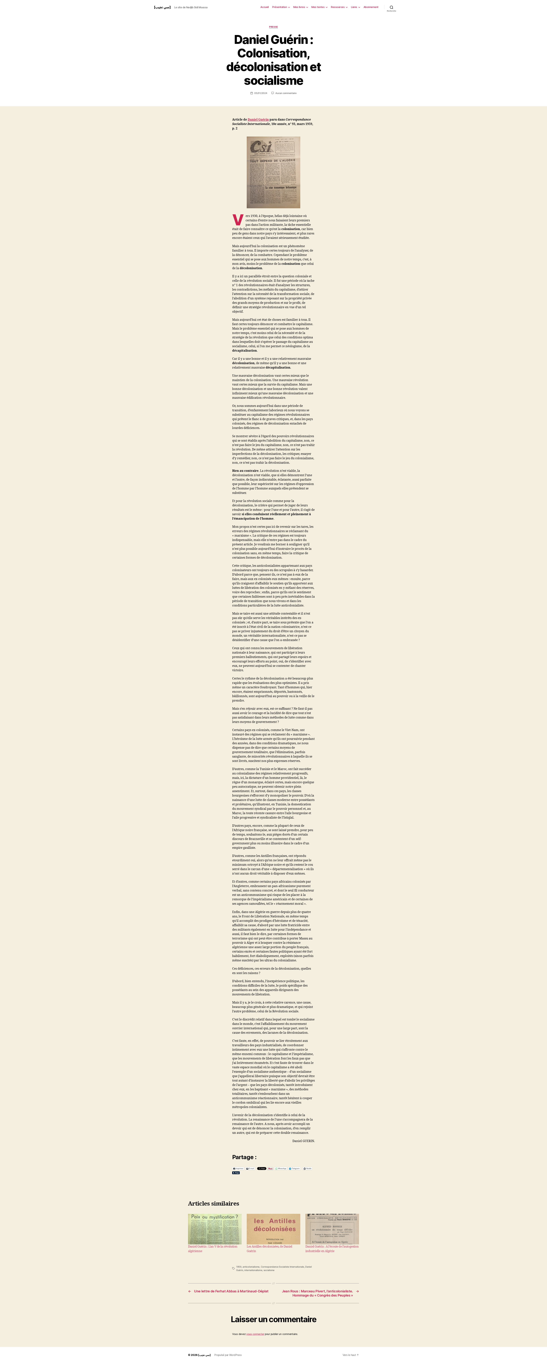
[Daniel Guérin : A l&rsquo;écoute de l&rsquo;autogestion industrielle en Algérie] (332, 1229)
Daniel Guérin (258, 120)
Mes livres (299, 7)
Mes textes (317, 7)
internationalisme (253, 1270)
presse (273, 27)
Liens (354, 7)
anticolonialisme (251, 1266)
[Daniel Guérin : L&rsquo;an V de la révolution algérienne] (215, 1229)
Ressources (338, 7)
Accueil (264, 7)
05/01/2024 (260, 93)
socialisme (269, 1270)
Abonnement (371, 7)
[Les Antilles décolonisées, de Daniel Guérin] (273, 1229)
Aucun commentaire (285, 93)
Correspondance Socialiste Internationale (282, 1266)
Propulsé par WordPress (228, 1354)
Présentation (279, 7)
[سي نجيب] (162, 7)
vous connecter (255, 1334)
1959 (238, 1266)
